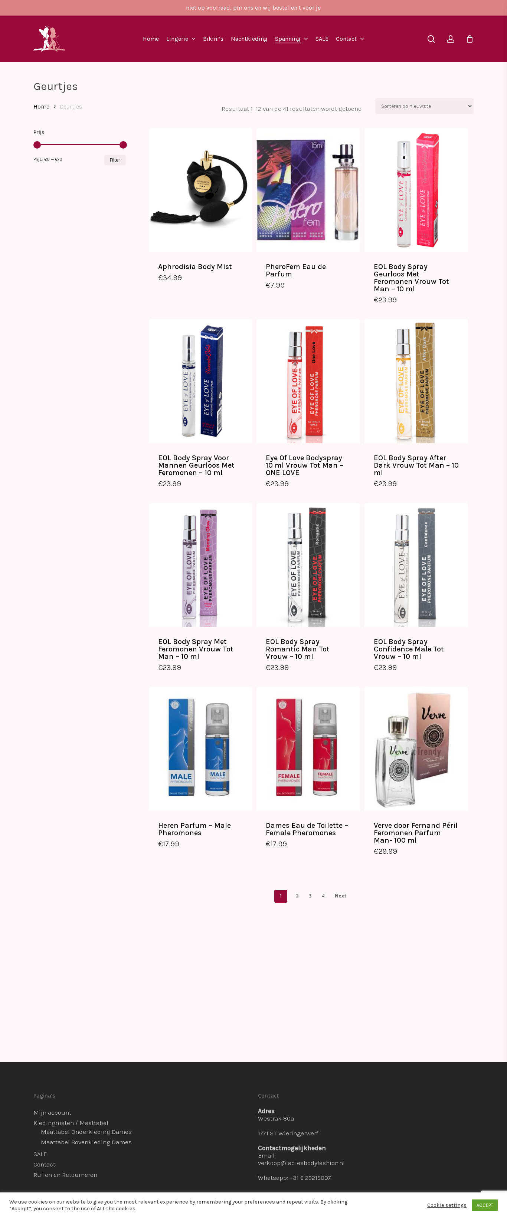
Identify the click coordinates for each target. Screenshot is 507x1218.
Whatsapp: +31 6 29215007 (294, 1177)
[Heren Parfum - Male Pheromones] (200, 749)
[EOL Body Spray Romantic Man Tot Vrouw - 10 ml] (308, 565)
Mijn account (52, 1112)
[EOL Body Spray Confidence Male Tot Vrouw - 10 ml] (416, 565)
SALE (40, 1154)
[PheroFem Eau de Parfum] (308, 190)
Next (340, 896)
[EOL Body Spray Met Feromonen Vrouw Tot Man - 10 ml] (200, 565)
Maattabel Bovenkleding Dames (86, 1142)
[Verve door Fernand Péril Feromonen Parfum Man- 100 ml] (416, 749)
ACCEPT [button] (485, 1205)
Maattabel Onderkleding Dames (86, 1131)
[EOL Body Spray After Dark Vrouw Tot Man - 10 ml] (416, 381)
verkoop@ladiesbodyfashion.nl (301, 1162)
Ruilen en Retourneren (65, 1174)
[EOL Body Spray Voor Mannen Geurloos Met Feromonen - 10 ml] (200, 381)
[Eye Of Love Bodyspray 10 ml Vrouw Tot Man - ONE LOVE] (308, 381)
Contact (44, 1164)
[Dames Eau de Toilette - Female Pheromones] (308, 749)
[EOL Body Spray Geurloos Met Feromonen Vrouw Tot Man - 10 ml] (416, 190)
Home (41, 106)
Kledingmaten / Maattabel (70, 1122)
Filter (115, 160)
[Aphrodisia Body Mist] (200, 190)
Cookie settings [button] (447, 1205)
